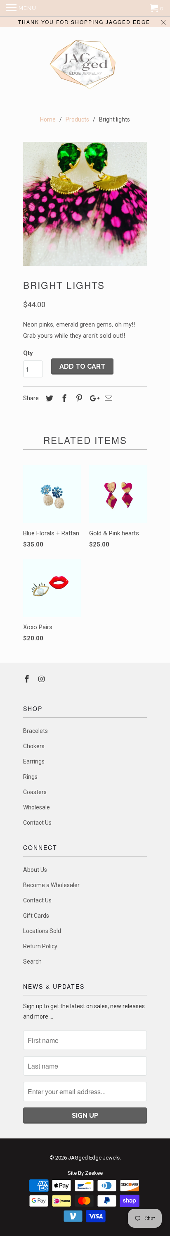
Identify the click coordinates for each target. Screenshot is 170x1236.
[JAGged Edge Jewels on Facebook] (27, 679)
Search (32, 961)
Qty (28, 353)
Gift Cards (36, 915)
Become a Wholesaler (51, 885)
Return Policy (40, 946)
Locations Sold (42, 931)
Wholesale (36, 807)
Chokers (34, 746)
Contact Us (37, 822)
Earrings (34, 761)
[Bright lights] (85, 204)
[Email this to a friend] (107, 398)
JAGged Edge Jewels (94, 1158)
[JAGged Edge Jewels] (85, 65)
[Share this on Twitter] (48, 398)
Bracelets (35, 731)
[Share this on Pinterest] (78, 398)
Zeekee (94, 1173)
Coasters (35, 792)
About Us (35, 869)
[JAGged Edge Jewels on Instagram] (42, 679)
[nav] (21, 8)
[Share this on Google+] (92, 398)
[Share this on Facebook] (63, 398)
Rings (30, 776)
